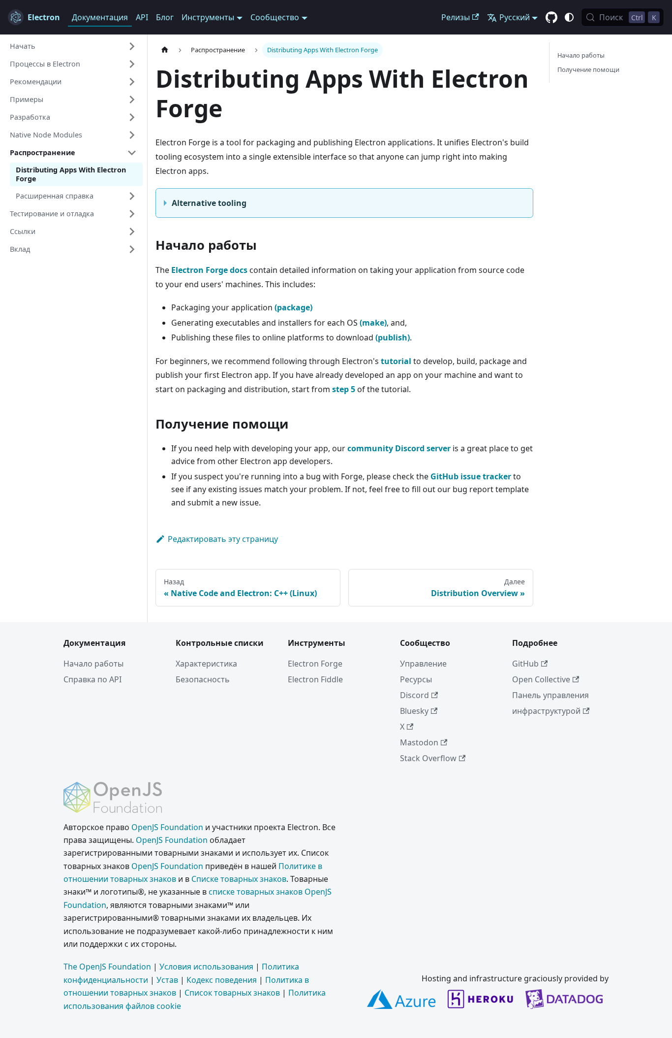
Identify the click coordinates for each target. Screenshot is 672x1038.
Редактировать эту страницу (223, 539)
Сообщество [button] (274, 17)
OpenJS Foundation (167, 827)
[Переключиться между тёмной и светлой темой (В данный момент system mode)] (569, 17)
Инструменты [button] (208, 17)
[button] (73, 46)
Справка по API (92, 679)
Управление (423, 663)
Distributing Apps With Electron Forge (71, 174)
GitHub (525, 663)
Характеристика (206, 663)
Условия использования (206, 966)
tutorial (396, 361)
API (142, 17)
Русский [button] (514, 17)
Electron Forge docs (209, 270)
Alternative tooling (209, 203)
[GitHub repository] (551, 17)
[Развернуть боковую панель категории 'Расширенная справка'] (132, 196)
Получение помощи (588, 69)
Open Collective (541, 679)
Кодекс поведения (221, 979)
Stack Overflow (428, 758)
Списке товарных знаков (238, 878)
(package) (293, 307)
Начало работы (581, 55)
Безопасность (203, 679)
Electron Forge (315, 663)
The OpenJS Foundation (107, 966)
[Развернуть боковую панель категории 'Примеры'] (132, 99)
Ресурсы (416, 679)
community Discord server (399, 448)
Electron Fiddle (315, 679)
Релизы (455, 17)
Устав (167, 979)
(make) (373, 322)
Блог (165, 17)
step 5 (343, 389)
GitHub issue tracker (470, 476)
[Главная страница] (164, 50)
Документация (100, 17)
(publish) (392, 337)
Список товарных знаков (232, 992)
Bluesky (414, 710)
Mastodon (419, 742)
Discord (414, 695)
